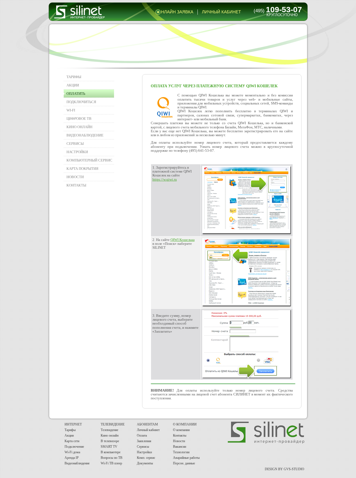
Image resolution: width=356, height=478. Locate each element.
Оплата (142, 435)
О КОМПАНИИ (185, 424)
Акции (69, 435)
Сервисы (75, 143)
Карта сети (72, 441)
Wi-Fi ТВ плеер (111, 463)
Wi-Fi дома (72, 452)
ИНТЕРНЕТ (73, 424)
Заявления (144, 441)
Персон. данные (184, 463)
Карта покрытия (82, 168)
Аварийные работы (186, 458)
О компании (181, 430)
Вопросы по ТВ (111, 458)
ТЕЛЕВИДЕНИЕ (113, 424)
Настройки (144, 452)
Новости (75, 177)
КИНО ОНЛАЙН (79, 127)
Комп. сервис (146, 458)
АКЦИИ (72, 85)
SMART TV (109, 447)
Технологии (181, 452)
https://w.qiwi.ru (164, 179)
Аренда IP (72, 458)
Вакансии (179, 447)
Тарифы (73, 77)
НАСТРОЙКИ (77, 152)
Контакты (76, 185)
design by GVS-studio (284, 469)
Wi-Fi (70, 110)
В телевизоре (110, 441)
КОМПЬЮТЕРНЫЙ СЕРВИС (89, 160)
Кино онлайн (109, 435)
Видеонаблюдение (84, 135)
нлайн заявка (177, 12)
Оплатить (75, 93)
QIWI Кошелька (182, 240)
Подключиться (81, 102)
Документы (145, 463)
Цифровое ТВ (79, 118)
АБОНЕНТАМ (147, 424)
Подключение (74, 447)
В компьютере (110, 452)
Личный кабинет (221, 12)
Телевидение (109, 430)
